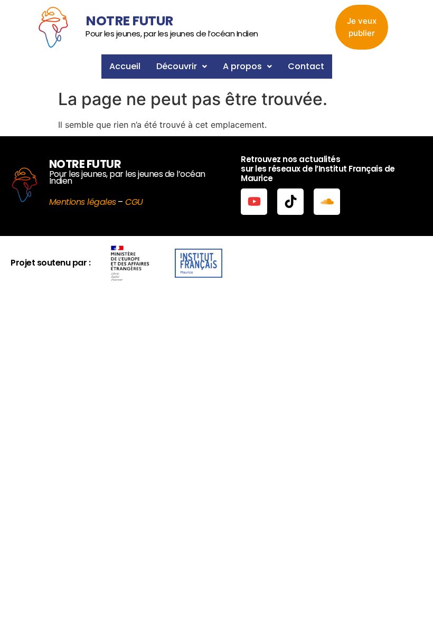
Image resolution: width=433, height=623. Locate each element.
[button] (181, 66)
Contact (306, 66)
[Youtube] (254, 201)
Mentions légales (82, 202)
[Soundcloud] (327, 201)
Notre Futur (129, 21)
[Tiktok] (290, 201)
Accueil (124, 66)
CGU (134, 202)
